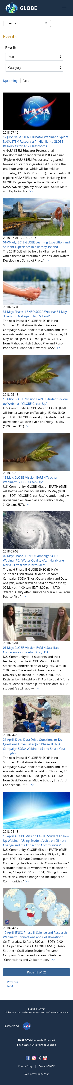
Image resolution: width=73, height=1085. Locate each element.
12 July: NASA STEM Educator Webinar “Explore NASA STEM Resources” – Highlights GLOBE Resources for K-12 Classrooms (36, 141)
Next (10, 986)
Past (25, 81)
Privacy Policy (25, 1066)
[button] (64, 8)
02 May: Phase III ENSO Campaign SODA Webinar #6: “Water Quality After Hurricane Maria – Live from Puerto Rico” (33, 560)
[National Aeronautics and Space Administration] (27, 1025)
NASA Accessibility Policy (36, 1073)
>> (31, 191)
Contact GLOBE (47, 1066)
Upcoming (10, 81)
